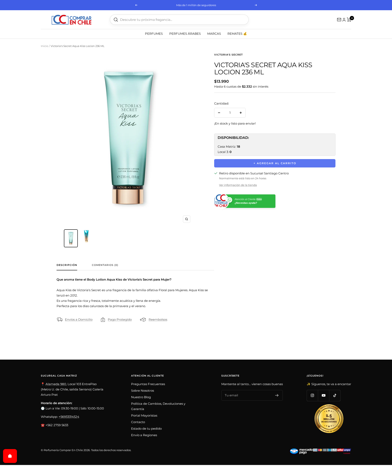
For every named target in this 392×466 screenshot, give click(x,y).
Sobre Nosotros (142, 390)
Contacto (138, 422)
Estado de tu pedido (146, 428)
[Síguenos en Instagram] (312, 395)
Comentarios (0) (105, 265)
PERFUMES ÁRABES (185, 34)
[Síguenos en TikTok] (334, 395)
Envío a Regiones (144, 435)
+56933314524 (69, 417)
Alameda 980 (56, 384)
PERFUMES (154, 34)
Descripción (67, 265)
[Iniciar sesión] (344, 19)
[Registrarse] (277, 395)
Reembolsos (158, 319)
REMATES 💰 (237, 34)
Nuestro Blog (141, 397)
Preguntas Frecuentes (148, 384)
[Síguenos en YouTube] (323, 395)
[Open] (10, 456)
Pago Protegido (120, 319)
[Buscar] (116, 20)
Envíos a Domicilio (78, 319)
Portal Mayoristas (144, 415)
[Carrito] (349, 20)
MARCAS (214, 34)
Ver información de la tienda (238, 185)
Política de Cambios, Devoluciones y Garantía (158, 406)
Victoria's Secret (228, 54)
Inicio (44, 46)
